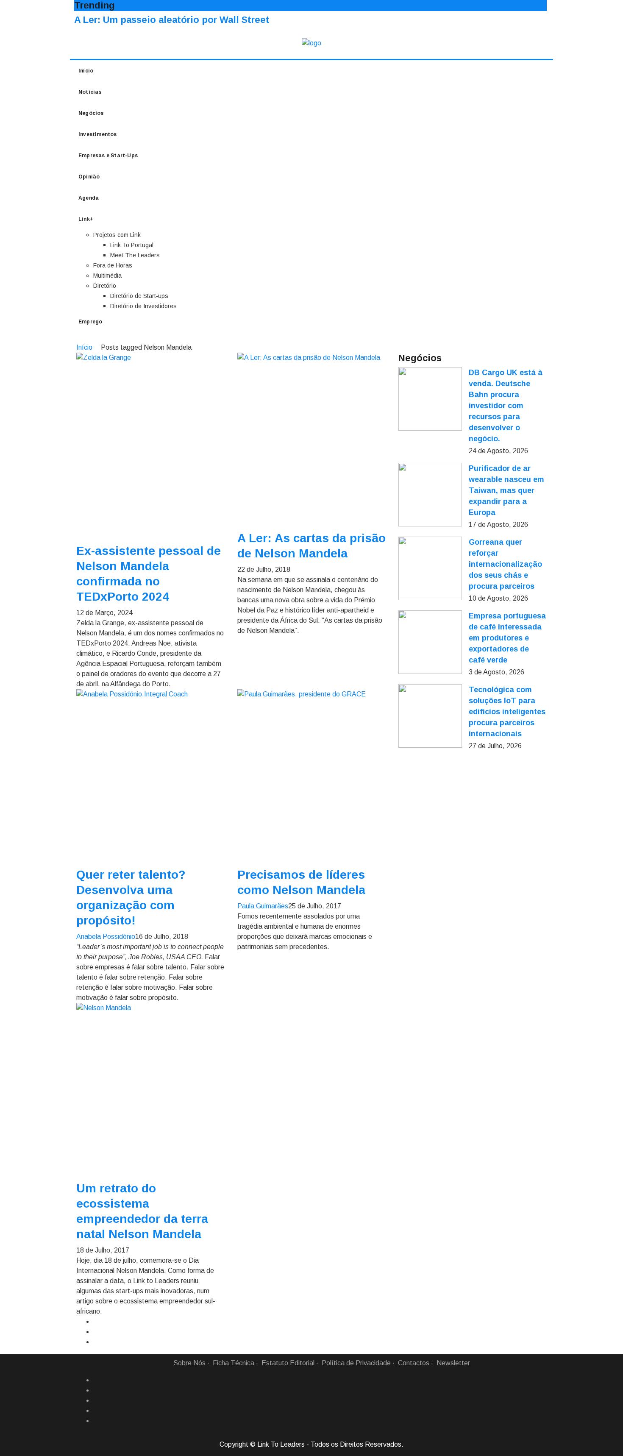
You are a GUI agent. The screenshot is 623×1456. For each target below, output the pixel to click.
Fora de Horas (112, 265)
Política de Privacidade (356, 1363)
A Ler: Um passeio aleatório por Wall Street (172, 19)
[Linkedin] (96, 1390)
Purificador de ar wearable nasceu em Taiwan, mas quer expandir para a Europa (506, 490)
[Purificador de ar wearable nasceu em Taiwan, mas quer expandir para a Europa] (430, 494)
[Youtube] (96, 1420)
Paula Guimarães (262, 906)
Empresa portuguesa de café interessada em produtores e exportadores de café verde (507, 638)
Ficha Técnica (233, 1363)
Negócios (91, 113)
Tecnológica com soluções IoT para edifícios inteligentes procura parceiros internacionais (507, 711)
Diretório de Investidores (143, 306)
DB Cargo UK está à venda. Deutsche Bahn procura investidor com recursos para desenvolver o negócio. (505, 405)
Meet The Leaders (135, 255)
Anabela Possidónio (105, 936)
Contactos (413, 1363)
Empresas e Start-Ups (108, 156)
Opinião (89, 177)
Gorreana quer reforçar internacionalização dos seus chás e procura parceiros (505, 564)
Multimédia (107, 275)
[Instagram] (96, 1410)
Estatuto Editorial (287, 1363)
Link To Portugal (131, 245)
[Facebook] (96, 1380)
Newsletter (453, 1363)
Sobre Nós (189, 1363)
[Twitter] (96, 1400)
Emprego (90, 322)
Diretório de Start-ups (139, 295)
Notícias (90, 92)
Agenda (88, 198)
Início (85, 71)
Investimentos (97, 134)
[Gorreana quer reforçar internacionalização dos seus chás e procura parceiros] (430, 568)
